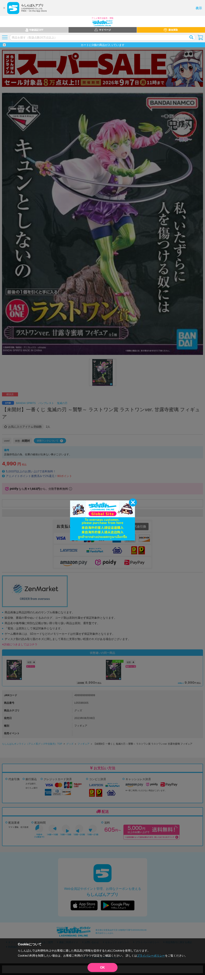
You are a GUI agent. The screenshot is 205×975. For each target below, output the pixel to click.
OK (102, 967)
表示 (199, 8)
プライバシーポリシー (151, 955)
